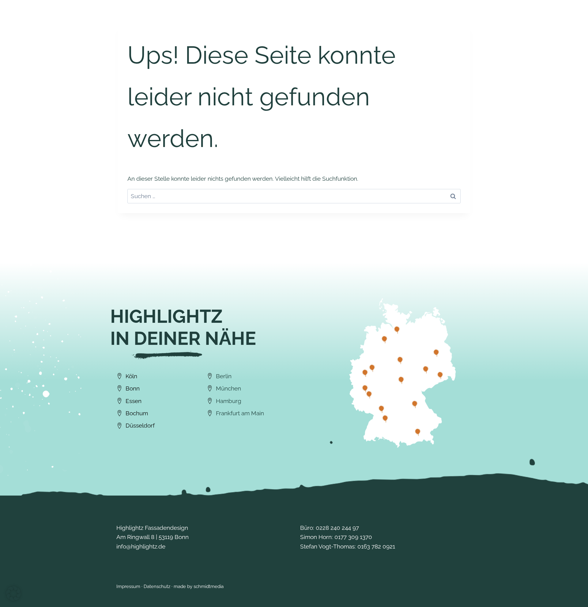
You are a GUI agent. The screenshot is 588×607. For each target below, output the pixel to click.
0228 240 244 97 (337, 527)
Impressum (128, 586)
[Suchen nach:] (294, 196)
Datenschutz (157, 586)
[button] (13, 593)
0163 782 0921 (376, 546)
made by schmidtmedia (199, 586)
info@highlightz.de (140, 546)
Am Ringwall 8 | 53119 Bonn (152, 536)
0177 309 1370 (353, 536)
